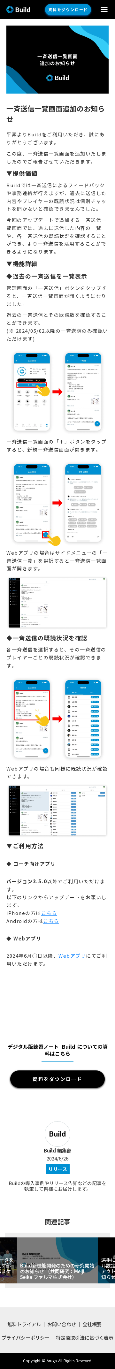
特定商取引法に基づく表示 (84, 1337)
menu (104, 9)
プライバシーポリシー (26, 1337)
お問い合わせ (61, 1324)
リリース (57, 1169)
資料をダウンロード (68, 9)
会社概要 (92, 1324)
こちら (49, 912)
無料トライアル (24, 1324)
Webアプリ (72, 955)
